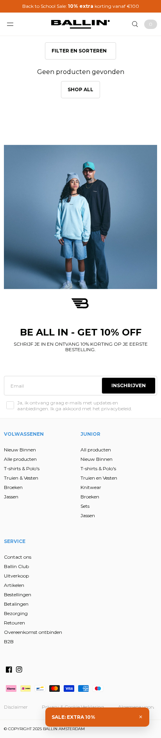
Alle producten (20, 459)
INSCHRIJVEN (128, 385)
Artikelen (14, 585)
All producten (95, 450)
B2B (9, 641)
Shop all (80, 89)
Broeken (13, 487)
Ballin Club (16, 566)
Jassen (11, 497)
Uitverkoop (16, 576)
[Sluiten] (140, 717)
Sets (84, 506)
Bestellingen (17, 594)
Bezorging (16, 613)
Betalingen (16, 604)
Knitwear (90, 487)
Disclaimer (16, 707)
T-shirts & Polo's (21, 468)
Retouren (14, 623)
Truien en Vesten (98, 478)
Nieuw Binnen (20, 450)
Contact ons (17, 557)
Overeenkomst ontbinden (33, 632)
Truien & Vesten (21, 478)
